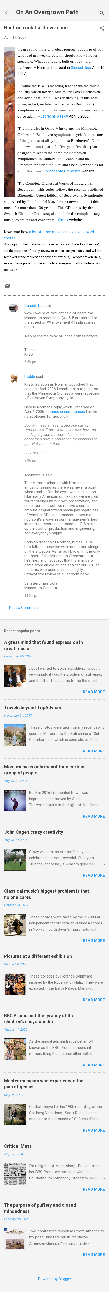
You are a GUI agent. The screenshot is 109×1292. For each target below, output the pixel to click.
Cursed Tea (33, 305)
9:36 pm (31, 460)
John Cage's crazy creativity (33, 832)
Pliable (29, 376)
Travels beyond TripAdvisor (33, 707)
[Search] (102, 14)
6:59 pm (31, 362)
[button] (102, 28)
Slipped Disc (81, 67)
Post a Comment (23, 607)
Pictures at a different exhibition (38, 956)
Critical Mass (18, 1146)
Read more (94, 692)
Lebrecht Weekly (54, 116)
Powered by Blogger (54, 1279)
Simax (63, 220)
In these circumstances (65, 411)
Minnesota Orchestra (63, 171)
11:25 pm (32, 595)
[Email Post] (7, 287)
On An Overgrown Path (47, 12)
